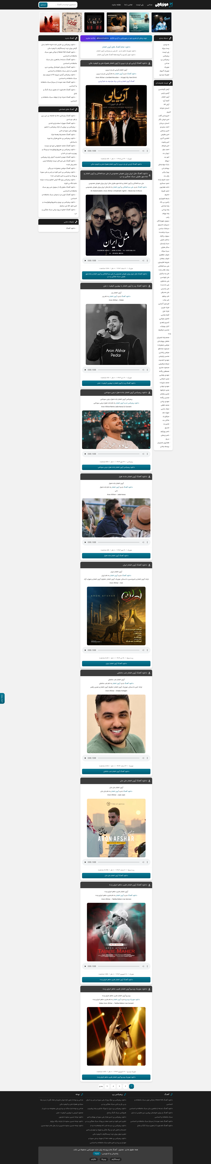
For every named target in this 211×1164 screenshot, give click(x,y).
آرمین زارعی (165, 93)
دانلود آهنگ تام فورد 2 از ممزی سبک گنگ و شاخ (155, 1125)
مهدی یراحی (164, 401)
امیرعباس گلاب (163, 115)
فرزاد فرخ (166, 311)
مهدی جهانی (164, 386)
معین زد (166, 424)
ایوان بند (166, 153)
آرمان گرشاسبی (163, 89)
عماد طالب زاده (164, 270)
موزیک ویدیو (164, 74)
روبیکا (103, 1159)
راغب (167, 217)
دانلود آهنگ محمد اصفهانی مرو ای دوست (59, 146)
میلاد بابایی (165, 409)
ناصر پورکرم (165, 431)
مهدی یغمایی (164, 375)
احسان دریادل (164, 123)
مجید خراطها (164, 390)
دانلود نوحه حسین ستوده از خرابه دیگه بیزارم (66, 1121)
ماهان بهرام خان (163, 341)
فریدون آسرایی (163, 303)
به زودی (166, 44)
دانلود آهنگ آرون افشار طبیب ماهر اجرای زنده (128, 884)
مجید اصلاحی (164, 379)
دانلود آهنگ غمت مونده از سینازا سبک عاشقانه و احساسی (151, 1121)
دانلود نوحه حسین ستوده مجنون (71, 1117)
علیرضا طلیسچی (163, 262)
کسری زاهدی (164, 322)
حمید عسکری (164, 183)
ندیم (167, 439)
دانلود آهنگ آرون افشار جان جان (133, 780)
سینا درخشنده (164, 232)
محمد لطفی (165, 405)
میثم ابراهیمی (164, 364)
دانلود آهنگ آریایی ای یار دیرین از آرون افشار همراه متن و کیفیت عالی (118, 63)
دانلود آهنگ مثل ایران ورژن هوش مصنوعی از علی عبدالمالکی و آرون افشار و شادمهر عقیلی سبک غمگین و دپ (116, 275)
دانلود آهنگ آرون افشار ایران (135, 565)
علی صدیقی (165, 292)
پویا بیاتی (165, 172)
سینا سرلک (165, 251)
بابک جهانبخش (163, 164)
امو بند (166, 157)
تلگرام (93, 1159)
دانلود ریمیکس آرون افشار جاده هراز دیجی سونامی (125, 392)
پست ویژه (165, 48)
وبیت (97, 1153)
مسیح (167, 427)
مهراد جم (166, 412)
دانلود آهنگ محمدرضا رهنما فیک (63, 134)
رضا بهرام (166, 213)
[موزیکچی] (164, 4)
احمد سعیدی (164, 127)
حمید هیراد (165, 191)
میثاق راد (166, 416)
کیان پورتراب (164, 326)
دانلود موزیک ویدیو (132, 999)
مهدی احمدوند (163, 360)
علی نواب (166, 300)
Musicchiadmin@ (103, 38)
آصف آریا (166, 100)
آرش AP (166, 104)
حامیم (167, 194)
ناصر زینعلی (165, 435)
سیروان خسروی (163, 224)
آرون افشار (119, 73)
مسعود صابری (164, 367)
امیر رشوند (165, 142)
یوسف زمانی (164, 446)
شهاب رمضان (164, 258)
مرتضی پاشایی (164, 352)
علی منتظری (164, 281)
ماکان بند (165, 420)
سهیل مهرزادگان (163, 221)
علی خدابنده (164, 285)
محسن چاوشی (164, 356)
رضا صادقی (165, 206)
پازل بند (166, 176)
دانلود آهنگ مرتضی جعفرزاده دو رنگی (61, 168)
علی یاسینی (165, 288)
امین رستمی (164, 130)
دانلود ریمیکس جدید (131, 403)
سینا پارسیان (164, 243)
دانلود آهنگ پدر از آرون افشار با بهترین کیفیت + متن (125, 286)
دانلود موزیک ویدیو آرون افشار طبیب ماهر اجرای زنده (125, 989)
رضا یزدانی (165, 209)
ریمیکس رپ (165, 59)
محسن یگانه (164, 397)
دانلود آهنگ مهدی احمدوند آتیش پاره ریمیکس (58, 157)
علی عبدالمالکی (127, 187)
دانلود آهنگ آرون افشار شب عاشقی (132, 672)
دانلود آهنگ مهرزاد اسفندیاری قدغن (61, 123)
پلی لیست (139, 4)
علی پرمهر (165, 296)
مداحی (149, 4)
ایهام (167, 161)
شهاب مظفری (164, 254)
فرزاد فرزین (165, 307)
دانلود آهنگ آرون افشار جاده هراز (133, 476)
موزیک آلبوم (164, 71)
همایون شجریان (163, 442)
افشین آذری (164, 138)
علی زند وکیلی (164, 273)
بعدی (101, 1086)
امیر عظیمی (165, 134)
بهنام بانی (165, 168)
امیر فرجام (165, 146)
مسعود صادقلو (163, 348)
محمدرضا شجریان (163, 337)
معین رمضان (164, 394)
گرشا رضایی (165, 315)
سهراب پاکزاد (164, 236)
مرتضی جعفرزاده (163, 345)
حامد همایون (164, 187)
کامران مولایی (164, 318)
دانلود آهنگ (131, 73)
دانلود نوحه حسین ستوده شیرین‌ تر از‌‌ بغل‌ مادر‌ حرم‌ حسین (62, 1125)
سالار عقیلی (165, 247)
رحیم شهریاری (164, 198)
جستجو (43, 5)
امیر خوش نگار (164, 119)
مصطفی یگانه (164, 371)
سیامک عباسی (164, 228)
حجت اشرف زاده (163, 179)
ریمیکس (166, 56)
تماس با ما (128, 4)
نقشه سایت (116, 4)
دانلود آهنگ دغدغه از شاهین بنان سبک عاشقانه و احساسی (151, 1108)
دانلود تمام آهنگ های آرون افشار (116, 47)
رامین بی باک (164, 202)
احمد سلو (166, 149)
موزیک (166, 67)
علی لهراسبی (164, 277)
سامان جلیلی (164, 239)
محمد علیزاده (164, 382)
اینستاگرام (116, 1159)
